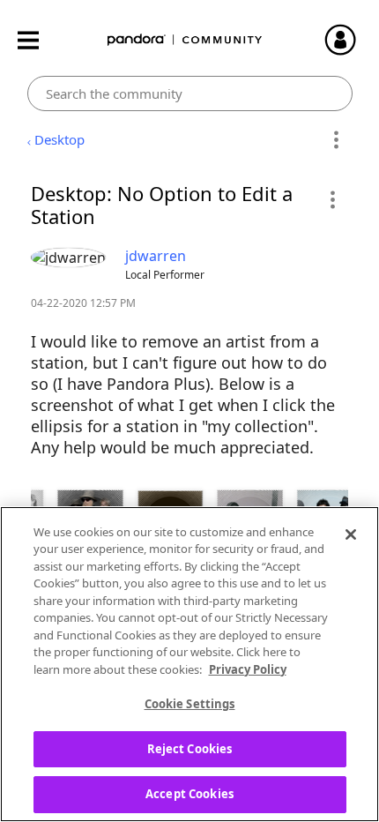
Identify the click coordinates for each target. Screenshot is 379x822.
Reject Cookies (190, 749)
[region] (189, 664)
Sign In (348, 39)
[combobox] (190, 93)
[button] (332, 199)
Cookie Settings (190, 704)
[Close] (350, 534)
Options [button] (336, 140)
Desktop (59, 139)
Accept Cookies (189, 794)
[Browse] (37, 40)
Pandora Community (185, 40)
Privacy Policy (247, 669)
